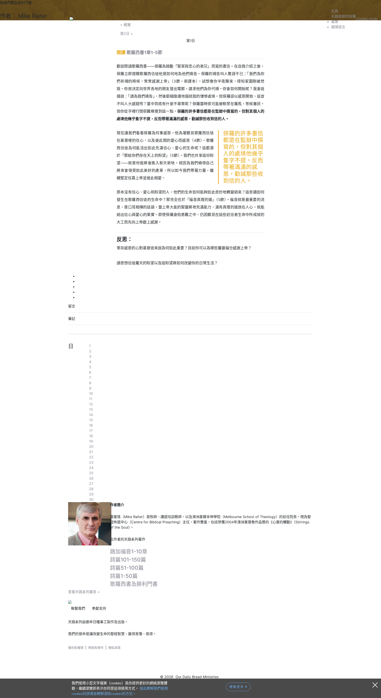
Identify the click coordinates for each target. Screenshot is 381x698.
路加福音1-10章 (128, 551)
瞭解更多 (238, 687)
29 (91, 494)
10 (91, 393)
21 (91, 452)
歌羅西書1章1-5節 (144, 52)
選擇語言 (338, 27)
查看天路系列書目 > (84, 592)
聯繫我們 (78, 608)
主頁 (334, 11)
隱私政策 (114, 647)
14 (91, 414)
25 (91, 473)
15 (91, 420)
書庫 (334, 21)
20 (91, 446)
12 (91, 404)
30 (91, 499)
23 (91, 462)
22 (91, 457)
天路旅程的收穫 (343, 16)
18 (91, 436)
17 (91, 430)
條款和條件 (96, 647)
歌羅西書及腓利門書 (134, 584)
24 (91, 467)
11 (90, 399)
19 (91, 441)
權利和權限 (76, 647)
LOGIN (361, 19)
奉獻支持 (99, 608)
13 (91, 409)
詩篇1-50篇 (124, 576)
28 (91, 489)
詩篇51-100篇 (127, 568)
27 (91, 483)
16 (91, 425)
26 (91, 478)
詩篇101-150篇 (128, 559)
